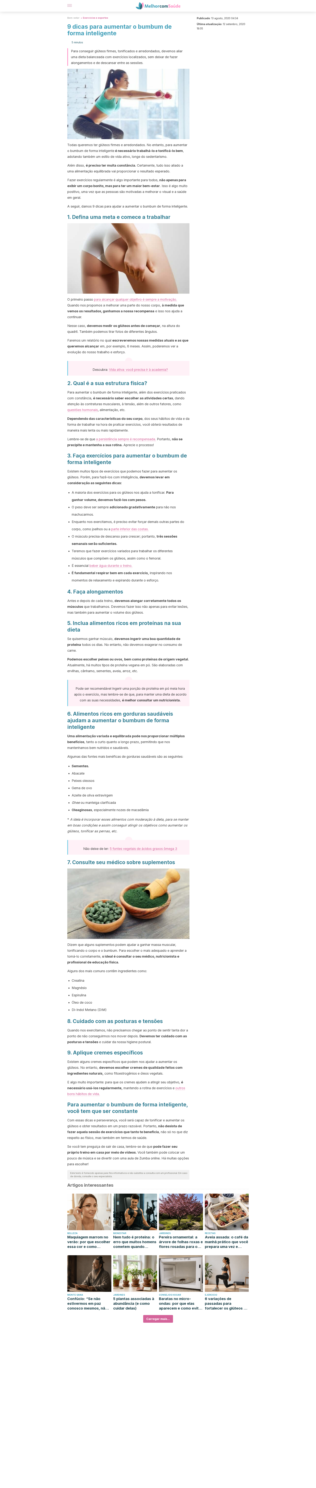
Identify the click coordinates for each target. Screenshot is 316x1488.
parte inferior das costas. (130, 529)
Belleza (72, 1233)
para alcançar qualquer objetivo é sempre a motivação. (135, 299)
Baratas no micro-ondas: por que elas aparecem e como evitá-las (180, 1304)
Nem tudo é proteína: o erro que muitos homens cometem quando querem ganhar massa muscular (134, 1242)
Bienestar (119, 1233)
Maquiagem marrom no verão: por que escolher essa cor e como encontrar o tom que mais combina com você (88, 1242)
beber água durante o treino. (110, 566)
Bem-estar (73, 17)
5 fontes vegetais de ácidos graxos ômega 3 (143, 849)
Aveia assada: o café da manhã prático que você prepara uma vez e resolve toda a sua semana (226, 1242)
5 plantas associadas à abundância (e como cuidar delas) (133, 1303)
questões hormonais (82, 410)
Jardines (165, 1233)
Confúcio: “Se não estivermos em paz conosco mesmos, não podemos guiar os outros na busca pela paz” (87, 1304)
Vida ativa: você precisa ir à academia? (138, 370)
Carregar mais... (158, 1319)
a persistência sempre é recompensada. (126, 439)
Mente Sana (75, 1294)
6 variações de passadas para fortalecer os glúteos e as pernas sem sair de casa (225, 1304)
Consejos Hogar (170, 1294)
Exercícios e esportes (95, 17)
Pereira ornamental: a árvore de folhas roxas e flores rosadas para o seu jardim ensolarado (181, 1242)
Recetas (210, 1233)
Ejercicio (211, 1294)
